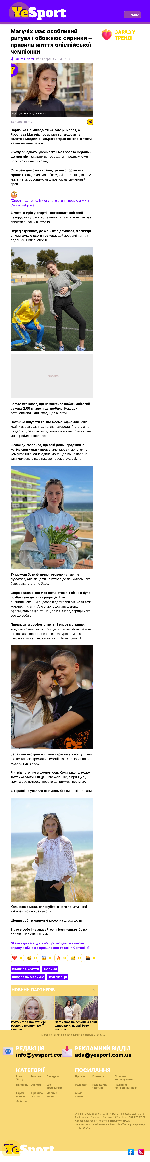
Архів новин (79, 1095)
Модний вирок (51, 1095)
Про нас (80, 1076)
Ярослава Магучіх (28, 977)
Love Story (19, 1078)
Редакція (81, 1084)
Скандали (53, 1076)
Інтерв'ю (36, 1076)
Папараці (22, 1084)
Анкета (36, 1084)
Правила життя (25, 969)
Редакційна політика (99, 1086)
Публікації (58, 977)
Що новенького (54, 1086)
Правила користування (124, 1078)
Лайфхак (22, 1101)
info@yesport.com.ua (44, 1055)
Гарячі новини (21, 1095)
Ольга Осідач (24, 59)
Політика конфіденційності (126, 1086)
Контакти (98, 1076)
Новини (50, 969)
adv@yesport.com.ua (103, 1055)
